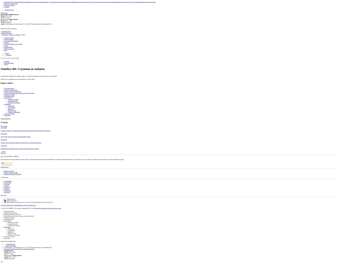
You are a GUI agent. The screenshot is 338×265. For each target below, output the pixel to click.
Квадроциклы (8, 47)
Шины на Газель (9, 171)
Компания (7, 104)
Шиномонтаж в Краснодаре (147, 2)
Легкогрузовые (8, 39)
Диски (6, 45)
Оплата (6, 186)
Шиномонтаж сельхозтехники (36, 2)
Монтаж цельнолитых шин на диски (128, 2)
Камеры (6, 42)
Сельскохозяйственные (11, 41)
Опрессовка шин (67, 2)
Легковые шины (9, 96)
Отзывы (6, 7)
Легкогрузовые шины (11, 90)
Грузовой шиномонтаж (20, 2)
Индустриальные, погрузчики (13, 44)
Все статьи (4, 126)
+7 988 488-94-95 (6, 31)
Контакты (7, 115)
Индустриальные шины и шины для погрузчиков (19, 93)
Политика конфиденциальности (44, 208)
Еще (5, 50)
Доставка (7, 184)
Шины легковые (9, 49)
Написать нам (9, 10)
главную (11, 79)
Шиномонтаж (8, 2)
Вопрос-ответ (12, 110)
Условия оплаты (13, 101)
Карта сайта (57, 208)
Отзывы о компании (14, 112)
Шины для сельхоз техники (12, 91)
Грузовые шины (9, 38)
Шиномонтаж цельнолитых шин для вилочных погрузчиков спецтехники (94, 2)
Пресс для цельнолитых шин (53, 2)
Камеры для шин (9, 95)
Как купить (7, 98)
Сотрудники (11, 107)
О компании (8, 181)
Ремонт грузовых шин (11, 3)
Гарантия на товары (14, 102)
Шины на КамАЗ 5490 (11, 172)
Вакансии (11, 109)
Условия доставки (13, 99)
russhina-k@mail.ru (6, 33)
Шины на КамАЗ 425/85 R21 (12, 174)
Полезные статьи (9, 5)
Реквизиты (11, 106)
